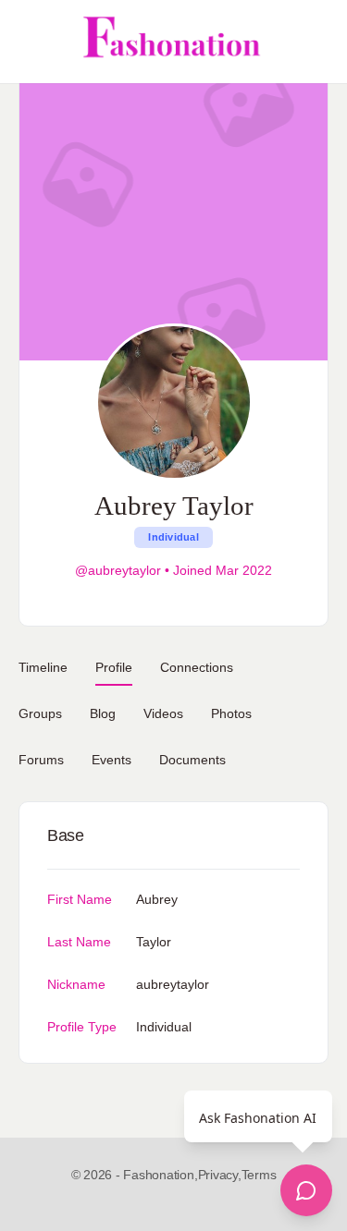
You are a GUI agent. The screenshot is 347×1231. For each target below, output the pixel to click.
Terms (259, 1174)
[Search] (313, 41)
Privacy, (220, 1174)
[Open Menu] (30, 41)
